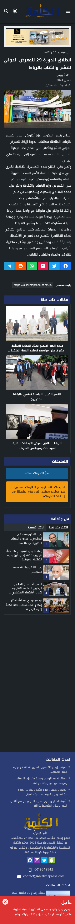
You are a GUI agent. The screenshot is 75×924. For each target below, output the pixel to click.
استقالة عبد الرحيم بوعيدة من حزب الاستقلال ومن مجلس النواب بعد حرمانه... (40, 781)
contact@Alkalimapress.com (44, 876)
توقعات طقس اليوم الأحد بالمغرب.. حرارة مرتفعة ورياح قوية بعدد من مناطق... (42, 792)
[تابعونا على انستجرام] (37, 860)
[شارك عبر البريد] (43, 266)
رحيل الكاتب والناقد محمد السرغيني (27, 569)
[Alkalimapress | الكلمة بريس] (40, 823)
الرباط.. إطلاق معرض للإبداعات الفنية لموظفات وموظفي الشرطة (37, 446)
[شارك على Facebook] (65, 266)
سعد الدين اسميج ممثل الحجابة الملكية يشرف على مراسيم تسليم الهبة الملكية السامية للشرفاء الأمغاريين (37, 350)
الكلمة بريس (63, 75)
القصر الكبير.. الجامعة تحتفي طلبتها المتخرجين (37, 397)
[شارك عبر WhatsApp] (32, 266)
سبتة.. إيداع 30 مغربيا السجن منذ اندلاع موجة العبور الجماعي (40, 769)
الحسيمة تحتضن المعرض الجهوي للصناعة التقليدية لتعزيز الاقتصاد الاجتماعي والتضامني (27, 590)
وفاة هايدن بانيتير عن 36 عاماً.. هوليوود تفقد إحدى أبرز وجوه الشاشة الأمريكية (23, 555)
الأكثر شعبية (36, 527)
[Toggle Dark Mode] (15, 11)
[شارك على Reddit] (20, 266)
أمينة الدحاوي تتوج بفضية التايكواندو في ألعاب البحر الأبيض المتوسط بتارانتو (38, 803)
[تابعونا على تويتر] (44, 860)
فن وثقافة (50, 52)
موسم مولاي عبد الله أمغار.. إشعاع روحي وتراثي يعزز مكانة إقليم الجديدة (24, 605)
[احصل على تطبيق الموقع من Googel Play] (52, 860)
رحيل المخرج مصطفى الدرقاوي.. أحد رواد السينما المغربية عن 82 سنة (26, 539)
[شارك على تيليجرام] (9, 266)
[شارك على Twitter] (54, 266)
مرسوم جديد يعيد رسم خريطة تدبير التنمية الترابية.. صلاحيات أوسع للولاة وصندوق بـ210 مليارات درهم (42, 912)
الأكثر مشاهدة (58, 527)
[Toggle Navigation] (69, 11)
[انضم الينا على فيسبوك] (30, 860)
